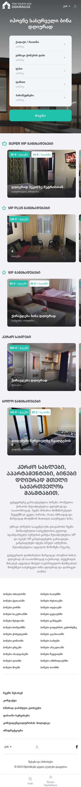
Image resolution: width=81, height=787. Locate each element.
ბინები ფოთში (12, 660)
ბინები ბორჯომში (14, 627)
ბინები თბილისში (14, 594)
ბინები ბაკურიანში (15, 614)
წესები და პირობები (40, 761)
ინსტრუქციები (13, 730)
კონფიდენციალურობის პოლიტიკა (26, 723)
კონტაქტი (10, 700)
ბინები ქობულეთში (15, 634)
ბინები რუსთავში (51, 600)
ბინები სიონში (49, 667)
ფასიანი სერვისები (16, 715)
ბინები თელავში (51, 607)
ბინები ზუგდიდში (51, 654)
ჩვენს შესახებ (13, 693)
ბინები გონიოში (13, 640)
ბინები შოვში (11, 667)
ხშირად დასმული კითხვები (22, 708)
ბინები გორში (12, 607)
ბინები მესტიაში (13, 620)
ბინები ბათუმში (50, 594)
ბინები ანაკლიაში (52, 647)
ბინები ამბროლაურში (54, 660)
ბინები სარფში (50, 640)
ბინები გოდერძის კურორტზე (58, 627)
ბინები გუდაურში (51, 614)
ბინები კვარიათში (52, 634)
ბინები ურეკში (12, 647)
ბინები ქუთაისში (14, 600)
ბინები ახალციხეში (15, 654)
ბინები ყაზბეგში (51, 620)
